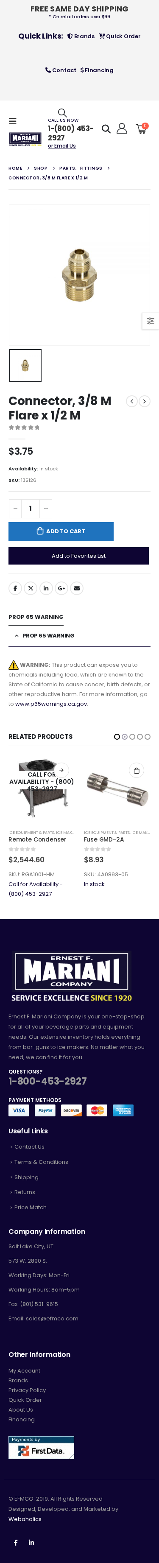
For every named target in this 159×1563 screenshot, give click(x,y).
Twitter (30, 588)
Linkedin (31, 1542)
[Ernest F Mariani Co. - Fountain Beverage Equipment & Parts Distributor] (25, 139)
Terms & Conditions (41, 1162)
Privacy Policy (27, 1390)
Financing (99, 70)
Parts (89, 832)
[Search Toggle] (62, 112)
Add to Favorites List (79, 556)
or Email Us (62, 145)
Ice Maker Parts (72, 832)
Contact (63, 70)
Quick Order (123, 36)
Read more (137, 770)
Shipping (26, 1177)
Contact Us (29, 1147)
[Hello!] (120, 128)
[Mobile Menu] (15, 121)
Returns (24, 1192)
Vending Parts (112, 832)
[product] (42, 789)
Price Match (30, 1207)
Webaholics (25, 1519)
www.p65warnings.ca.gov (51, 704)
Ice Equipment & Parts (32, 832)
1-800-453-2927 (47, 1081)
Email (77, 588)
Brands (84, 36)
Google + (61, 588)
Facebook (15, 588)
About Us (20, 1410)
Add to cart (65, 531)
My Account (24, 1371)
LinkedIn (46, 588)
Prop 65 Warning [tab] (36, 617)
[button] (117, 737)
